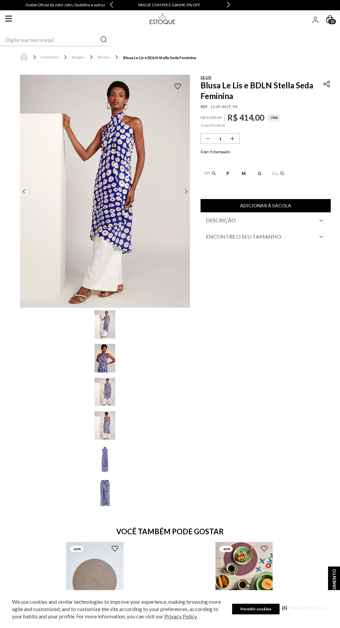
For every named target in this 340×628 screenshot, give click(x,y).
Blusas (104, 56)
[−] (208, 139)
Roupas (78, 56)
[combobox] (55, 40)
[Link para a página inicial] (24, 57)
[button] (304, 607)
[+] (232, 139)
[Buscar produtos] (104, 40)
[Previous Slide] (111, 5)
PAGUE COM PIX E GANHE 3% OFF (169, 4)
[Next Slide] (228, 5)
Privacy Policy (180, 616)
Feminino (49, 56)
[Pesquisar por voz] (5, 40)
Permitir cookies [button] (255, 608)
